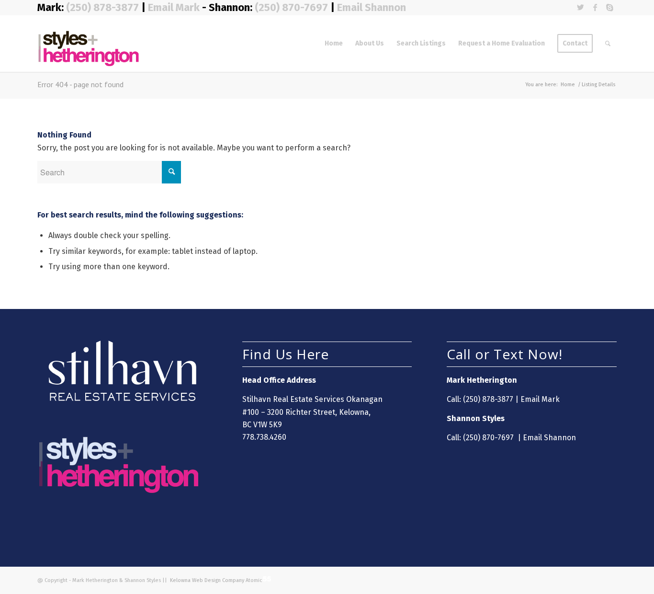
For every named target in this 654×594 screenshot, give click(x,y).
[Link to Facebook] (595, 7)
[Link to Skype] (609, 7)
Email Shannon (371, 7)
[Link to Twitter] (580, 7)
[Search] (608, 43)
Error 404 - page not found (80, 84)
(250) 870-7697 (291, 7)
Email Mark (174, 7)
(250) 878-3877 (103, 7)
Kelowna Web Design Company (206, 580)
